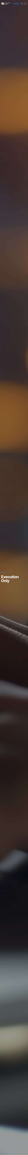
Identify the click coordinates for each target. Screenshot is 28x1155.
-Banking (16, 3)
